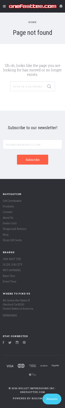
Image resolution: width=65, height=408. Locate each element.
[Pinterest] (24, 343)
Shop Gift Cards (12, 240)
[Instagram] (17, 343)
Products (8, 206)
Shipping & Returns (14, 228)
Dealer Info (10, 223)
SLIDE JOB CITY (12, 264)
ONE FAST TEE (12, 259)
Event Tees (9, 281)
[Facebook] (3, 343)
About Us (8, 217)
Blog (5, 234)
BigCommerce (42, 398)
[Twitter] (10, 343)
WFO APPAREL (12, 270)
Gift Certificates (12, 200)
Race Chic (9, 276)
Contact (7, 212)
